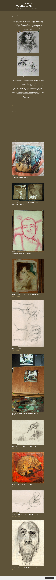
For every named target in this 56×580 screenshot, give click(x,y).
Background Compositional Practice (25, 446)
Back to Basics (17, 348)
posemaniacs (25, 22)
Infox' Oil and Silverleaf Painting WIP (25, 294)
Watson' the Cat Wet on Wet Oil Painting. (26, 485)
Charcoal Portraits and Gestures (24, 567)
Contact (36, 8)
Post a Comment (17, 179)
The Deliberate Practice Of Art (24, 4)
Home (17, 8)
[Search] (43, 3)
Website (24, 8)
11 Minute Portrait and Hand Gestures (26, 514)
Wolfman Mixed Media (20, 177)
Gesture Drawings (29, 107)
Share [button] (13, 105)
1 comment (16, 448)
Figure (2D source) (23, 107)
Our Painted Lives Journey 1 (22, 253)
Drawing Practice (17, 107)
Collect (28, 8)
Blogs (32, 8)
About (20, 8)
